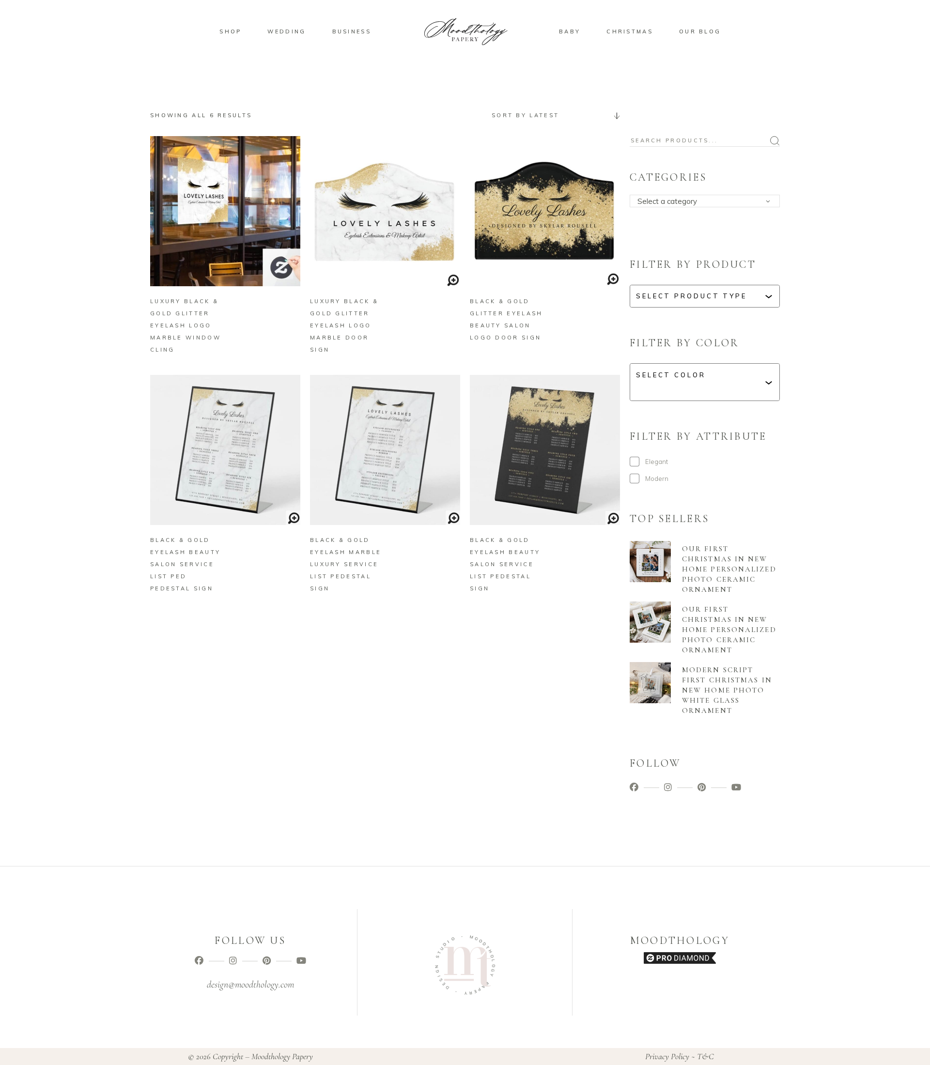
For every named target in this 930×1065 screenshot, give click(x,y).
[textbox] (707, 201)
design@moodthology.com (250, 984)
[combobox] (552, 115)
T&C (705, 1056)
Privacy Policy (667, 1056)
